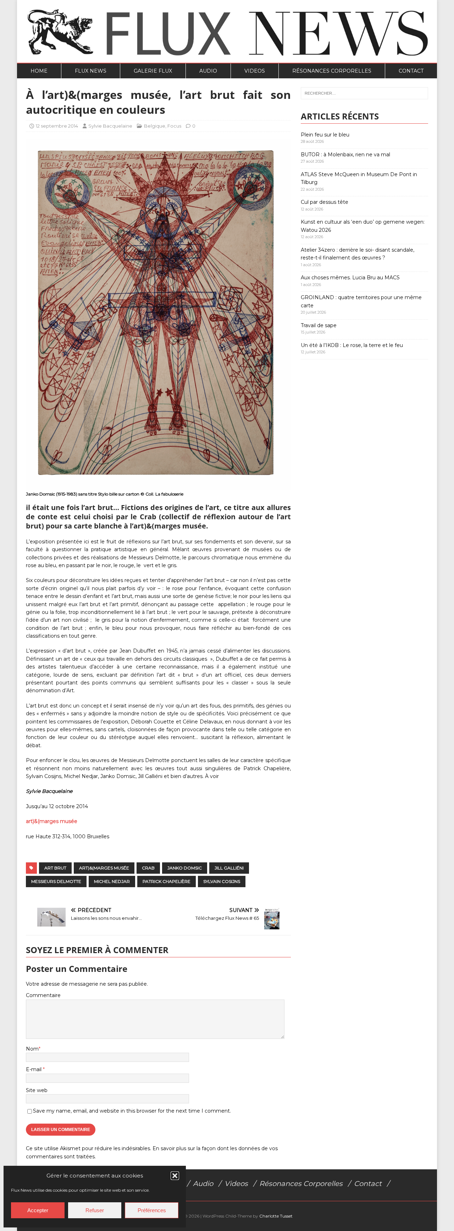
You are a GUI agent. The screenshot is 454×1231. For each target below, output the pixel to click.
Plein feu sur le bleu (325, 135)
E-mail (34, 1069)
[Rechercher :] (364, 93)
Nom (32, 1049)
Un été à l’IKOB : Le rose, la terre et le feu (352, 345)
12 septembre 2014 (57, 126)
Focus (174, 126)
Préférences (152, 1210)
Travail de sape (319, 325)
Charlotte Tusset (276, 1216)
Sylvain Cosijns (221, 881)
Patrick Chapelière (166, 881)
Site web (37, 1090)
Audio (208, 71)
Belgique (154, 126)
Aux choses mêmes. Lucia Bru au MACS (350, 277)
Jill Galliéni (229, 868)
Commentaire (43, 995)
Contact (411, 71)
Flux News (90, 71)
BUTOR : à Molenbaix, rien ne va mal (345, 154)
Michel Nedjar (112, 881)
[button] (174, 1175)
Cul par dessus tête (324, 202)
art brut (55, 868)
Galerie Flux (153, 71)
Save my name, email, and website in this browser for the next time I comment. (132, 1111)
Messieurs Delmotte (56, 881)
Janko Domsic (184, 868)
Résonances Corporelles (331, 71)
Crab (148, 868)
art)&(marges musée (51, 821)
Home (39, 71)
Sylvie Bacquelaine (110, 126)
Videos (254, 71)
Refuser (94, 1210)
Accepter (37, 1210)
